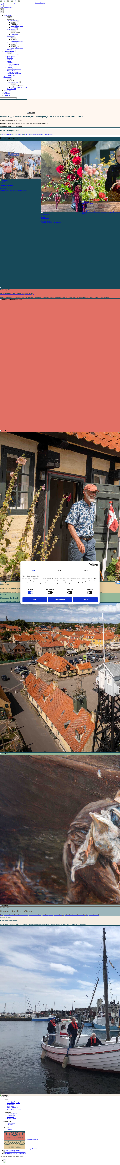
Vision (9, 61)
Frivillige (9, 67)
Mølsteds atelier (11, 43)
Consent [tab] (33, 570)
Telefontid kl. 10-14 (12, 1106)
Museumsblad (11, 70)
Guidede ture (7, 95)
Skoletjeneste (7, 77)
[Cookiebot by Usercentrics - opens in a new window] (90, 564)
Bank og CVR (11, 75)
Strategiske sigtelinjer (13, 64)
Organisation (7, 1121)
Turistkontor (7, 93)
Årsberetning (10, 62)
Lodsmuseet (10, 36)
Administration (11, 1101)
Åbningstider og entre (17, 26)
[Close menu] (2, 11)
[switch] (50, 592)
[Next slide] (118, 582)
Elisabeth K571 (11, 49)
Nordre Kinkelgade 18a (13, 1103)
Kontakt (6, 1099)
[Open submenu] (11, 15)
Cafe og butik (14, 27)
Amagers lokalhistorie (13, 82)
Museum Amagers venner (14, 69)
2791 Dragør (10, 1104)
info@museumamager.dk (14, 1109)
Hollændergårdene (12, 20)
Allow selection (60, 599)
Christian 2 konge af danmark (19, 87)
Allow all (85, 599)
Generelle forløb (11, 89)
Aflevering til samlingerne (14, 73)
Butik (5, 92)
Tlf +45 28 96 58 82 (12, 1107)
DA (1, 4)
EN (3, 4)
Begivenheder (7, 90)
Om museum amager (9, 51)
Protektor (9, 59)
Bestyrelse (10, 58)
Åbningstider (7, 1112)
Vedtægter (10, 66)
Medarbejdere (11, 56)
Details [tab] (60, 570)
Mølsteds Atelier (11, 1118)
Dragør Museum (11, 29)
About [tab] (86, 570)
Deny (34, 599)
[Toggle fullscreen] (31, 113)
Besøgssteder (7, 15)
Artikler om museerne (13, 72)
